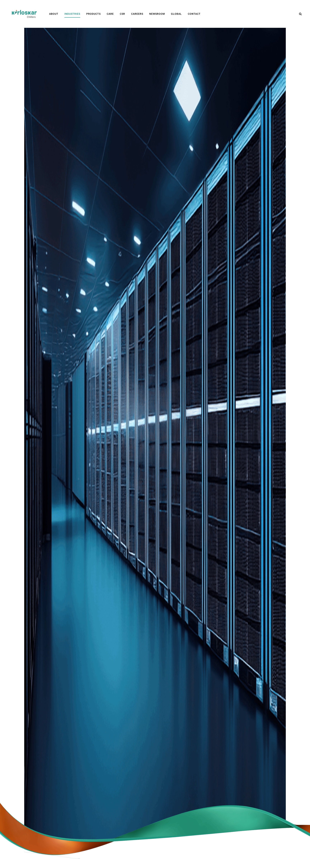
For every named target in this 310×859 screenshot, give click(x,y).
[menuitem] (53, 14)
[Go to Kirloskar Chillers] (24, 14)
